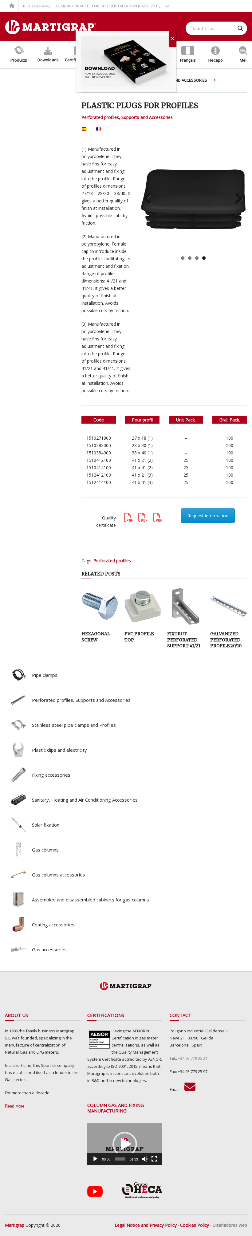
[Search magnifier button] (240, 28)
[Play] (95, 1159)
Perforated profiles (112, 560)
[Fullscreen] (154, 1159)
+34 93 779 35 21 (192, 1058)
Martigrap (14, 1225)
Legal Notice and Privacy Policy (146, 1225)
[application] (124, 1144)
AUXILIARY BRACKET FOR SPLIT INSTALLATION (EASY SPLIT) (97, 6)
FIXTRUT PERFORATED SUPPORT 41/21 (183, 639)
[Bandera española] (84, 131)
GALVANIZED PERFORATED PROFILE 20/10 (226, 639)
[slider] (120, 1159)
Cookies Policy (194, 1225)
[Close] (172, 39)
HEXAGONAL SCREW (95, 637)
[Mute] (145, 1159)
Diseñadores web (229, 1225)
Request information (207, 515)
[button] (124, 1144)
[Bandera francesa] (98, 131)
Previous (150, 199)
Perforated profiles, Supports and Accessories (127, 117)
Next (236, 199)
